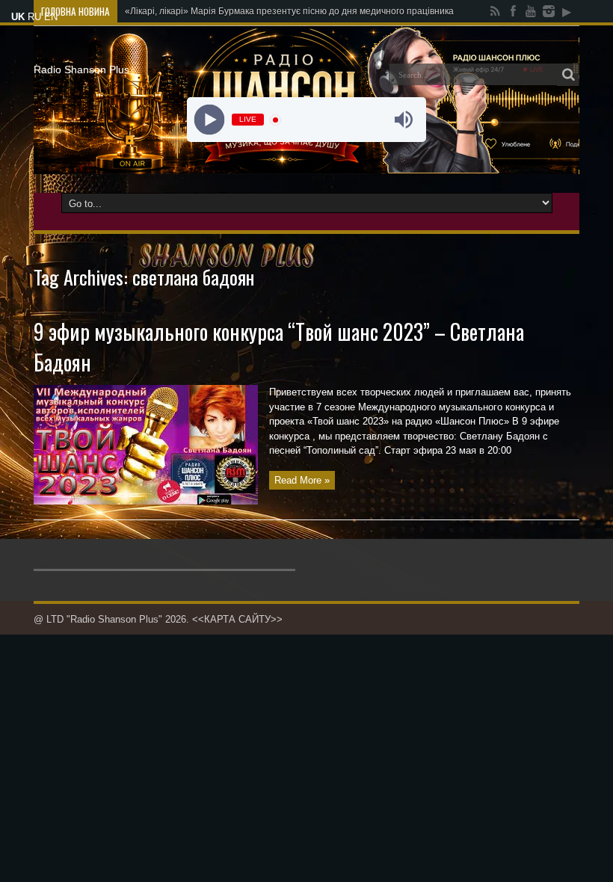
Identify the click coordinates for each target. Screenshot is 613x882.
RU (34, 16)
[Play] (210, 120)
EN (51, 16)
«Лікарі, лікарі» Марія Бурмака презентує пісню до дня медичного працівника (289, 11)
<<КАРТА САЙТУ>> (237, 619)
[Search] (568, 75)
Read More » (302, 480)
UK (18, 16)
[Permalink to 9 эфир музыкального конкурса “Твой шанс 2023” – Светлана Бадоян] (146, 501)
